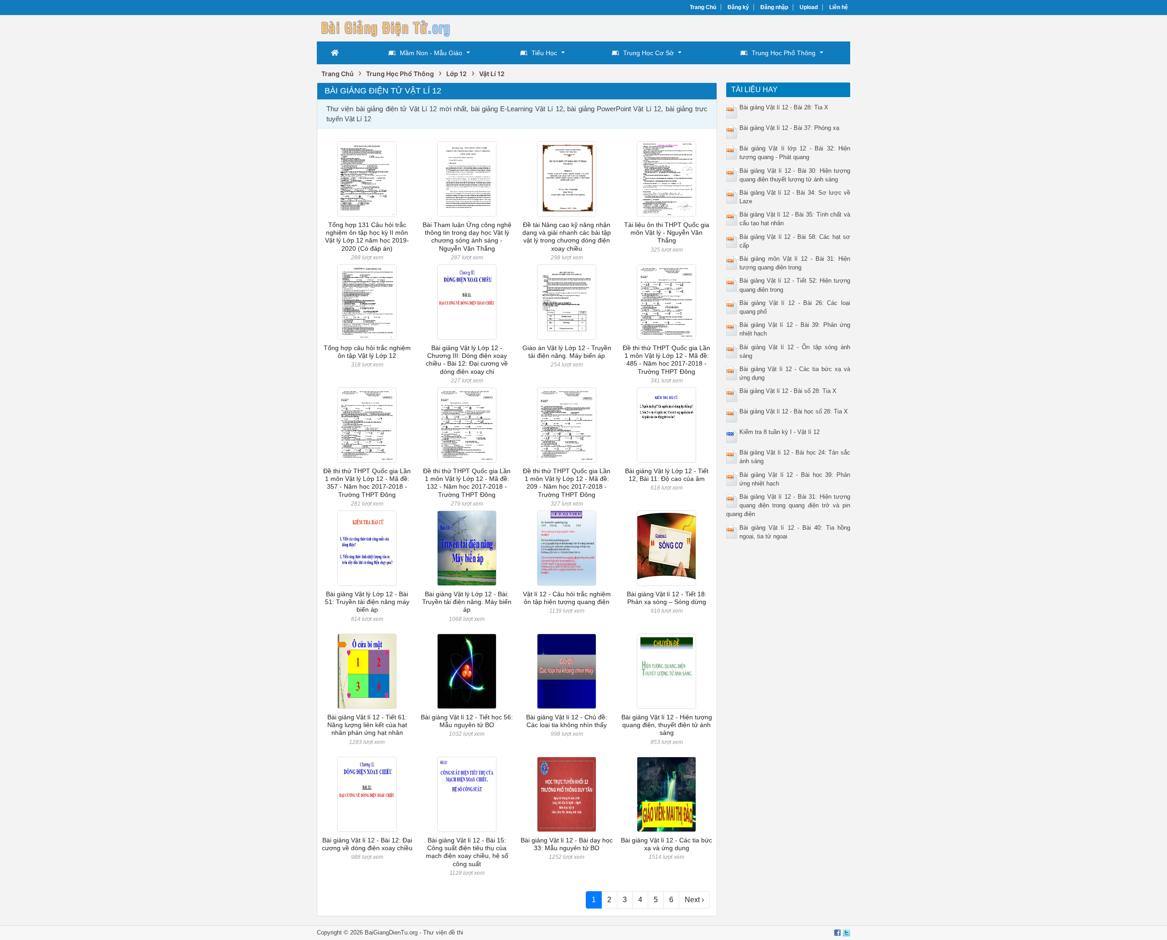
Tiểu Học (544, 53)
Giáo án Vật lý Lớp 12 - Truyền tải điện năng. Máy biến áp (566, 351)
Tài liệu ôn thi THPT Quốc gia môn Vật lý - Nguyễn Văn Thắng (666, 232)
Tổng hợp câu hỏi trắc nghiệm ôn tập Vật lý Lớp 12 (367, 351)
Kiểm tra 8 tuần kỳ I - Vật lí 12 (779, 432)
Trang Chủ (703, 7)
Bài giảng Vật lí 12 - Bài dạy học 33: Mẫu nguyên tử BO (567, 844)
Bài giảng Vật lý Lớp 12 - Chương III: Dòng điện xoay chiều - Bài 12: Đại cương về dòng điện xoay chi (467, 359)
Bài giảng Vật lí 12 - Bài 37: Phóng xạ (789, 127)
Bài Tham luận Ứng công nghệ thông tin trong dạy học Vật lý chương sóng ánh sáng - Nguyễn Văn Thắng (467, 236)
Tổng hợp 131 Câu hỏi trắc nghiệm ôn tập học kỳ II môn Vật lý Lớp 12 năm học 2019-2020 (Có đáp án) (367, 236)
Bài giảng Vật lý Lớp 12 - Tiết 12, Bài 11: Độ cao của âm (666, 474)
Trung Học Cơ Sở (648, 53)
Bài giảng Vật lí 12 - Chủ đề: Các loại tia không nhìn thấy (566, 720)
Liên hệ (838, 7)
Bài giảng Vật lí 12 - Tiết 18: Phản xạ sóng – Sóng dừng (667, 597)
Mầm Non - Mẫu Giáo (431, 53)
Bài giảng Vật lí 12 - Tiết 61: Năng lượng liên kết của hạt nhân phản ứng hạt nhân (367, 725)
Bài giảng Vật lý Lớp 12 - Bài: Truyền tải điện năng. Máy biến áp (466, 602)
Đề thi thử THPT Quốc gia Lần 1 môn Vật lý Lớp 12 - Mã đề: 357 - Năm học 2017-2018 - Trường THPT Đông (367, 482)
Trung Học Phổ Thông (784, 53)
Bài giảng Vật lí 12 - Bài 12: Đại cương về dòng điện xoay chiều (367, 844)
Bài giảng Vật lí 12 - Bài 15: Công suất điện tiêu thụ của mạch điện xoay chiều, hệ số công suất (467, 852)
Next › (694, 900)
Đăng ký (738, 7)
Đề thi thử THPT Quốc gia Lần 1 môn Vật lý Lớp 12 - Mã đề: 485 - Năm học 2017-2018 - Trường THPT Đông (666, 359)
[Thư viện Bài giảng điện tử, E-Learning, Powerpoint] (385, 27)
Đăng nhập (774, 7)
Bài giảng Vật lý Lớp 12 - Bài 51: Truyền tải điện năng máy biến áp (367, 602)
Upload (809, 7)
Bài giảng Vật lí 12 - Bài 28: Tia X (783, 107)
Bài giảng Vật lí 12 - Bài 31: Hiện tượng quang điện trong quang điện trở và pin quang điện (788, 505)
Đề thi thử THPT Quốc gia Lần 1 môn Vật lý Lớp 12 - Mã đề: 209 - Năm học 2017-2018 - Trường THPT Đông (566, 482)
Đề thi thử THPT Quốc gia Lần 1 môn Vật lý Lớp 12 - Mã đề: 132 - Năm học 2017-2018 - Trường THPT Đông (467, 482)
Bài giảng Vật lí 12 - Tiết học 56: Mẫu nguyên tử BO (467, 720)
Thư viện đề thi (443, 932)
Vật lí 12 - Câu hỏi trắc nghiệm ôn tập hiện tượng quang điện (567, 597)
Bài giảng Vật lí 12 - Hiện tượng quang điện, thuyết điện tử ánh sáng (666, 725)
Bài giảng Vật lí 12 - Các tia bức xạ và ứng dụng (666, 844)
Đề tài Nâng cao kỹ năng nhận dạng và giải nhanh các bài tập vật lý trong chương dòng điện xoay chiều (566, 236)
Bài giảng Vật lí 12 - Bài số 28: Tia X (788, 390)
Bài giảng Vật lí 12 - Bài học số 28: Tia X (793, 411)
